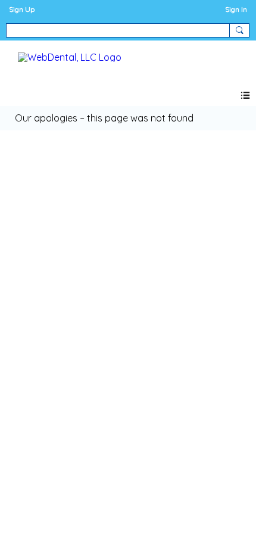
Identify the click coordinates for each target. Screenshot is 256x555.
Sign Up (22, 9)
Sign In (236, 9)
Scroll (226, 526)
